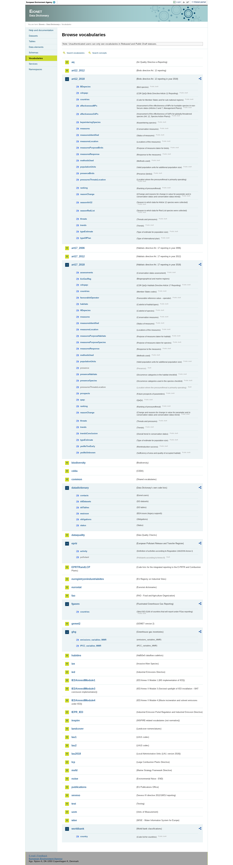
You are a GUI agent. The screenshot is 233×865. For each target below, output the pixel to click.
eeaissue (84, 513)
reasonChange (87, 194)
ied (73, 672)
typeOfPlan (85, 238)
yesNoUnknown (87, 452)
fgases (75, 604)
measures (85, 128)
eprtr (74, 543)
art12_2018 (78, 79)
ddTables (84, 507)
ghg (73, 632)
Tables (32, 41)
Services (33, 63)
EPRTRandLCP (80, 567)
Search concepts (99, 53)
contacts (84, 495)
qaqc (82, 400)
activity (83, 551)
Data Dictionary (52, 24)
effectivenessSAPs (89, 114)
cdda (74, 471)
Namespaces (35, 69)
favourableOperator (89, 298)
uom (74, 812)
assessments (86, 272)
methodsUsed (87, 160)
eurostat (76, 587)
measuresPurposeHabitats (93, 336)
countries (84, 99)
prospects (85, 393)
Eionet (41, 24)
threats (83, 219)
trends (83, 225)
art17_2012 (78, 256)
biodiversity (78, 462)
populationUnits (88, 167)
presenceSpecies (88, 380)
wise (74, 820)
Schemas (33, 52)
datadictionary (80, 487)
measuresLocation (89, 141)
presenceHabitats (88, 374)
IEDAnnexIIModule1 (83, 680)
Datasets (33, 35)
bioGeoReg (85, 279)
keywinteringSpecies (90, 122)
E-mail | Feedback (38, 855)
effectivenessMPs (88, 106)
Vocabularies (36, 58)
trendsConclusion (89, 433)
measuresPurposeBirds (91, 148)
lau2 (74, 745)
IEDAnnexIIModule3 (83, 688)
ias (73, 663)
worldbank (77, 828)
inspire (75, 720)
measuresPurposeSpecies (93, 342)
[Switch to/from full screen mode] (188, 2)
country (84, 836)
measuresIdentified (89, 135)
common (76, 479)
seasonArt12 (86, 202)
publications (78, 787)
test (73, 803)
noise (74, 778)
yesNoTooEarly (87, 446)
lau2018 (76, 753)
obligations (85, 519)
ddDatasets (85, 501)
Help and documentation (41, 30)
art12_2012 (78, 70)
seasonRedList (87, 210)
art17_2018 (78, 264)
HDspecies (85, 310)
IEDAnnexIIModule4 (83, 700)
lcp (73, 762)
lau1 (74, 737)
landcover (77, 728)
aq (72, 62)
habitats (84, 304)
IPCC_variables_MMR (90, 646)
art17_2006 (78, 248)
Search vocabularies (75, 53)
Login (178, 2)
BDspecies (85, 86)
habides (76, 655)
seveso (75, 795)
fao (73, 595)
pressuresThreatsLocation (93, 179)
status (83, 525)
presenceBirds (87, 173)
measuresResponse (89, 154)
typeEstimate (86, 231)
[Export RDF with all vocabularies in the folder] (200, 79)
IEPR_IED (77, 712)
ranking (84, 188)
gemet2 (75, 623)
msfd (74, 770)
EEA (41, 2)
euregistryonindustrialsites (87, 579)
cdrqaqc (84, 93)
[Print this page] (184, 2)
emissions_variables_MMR (93, 640)
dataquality (78, 535)
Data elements (36, 47)
